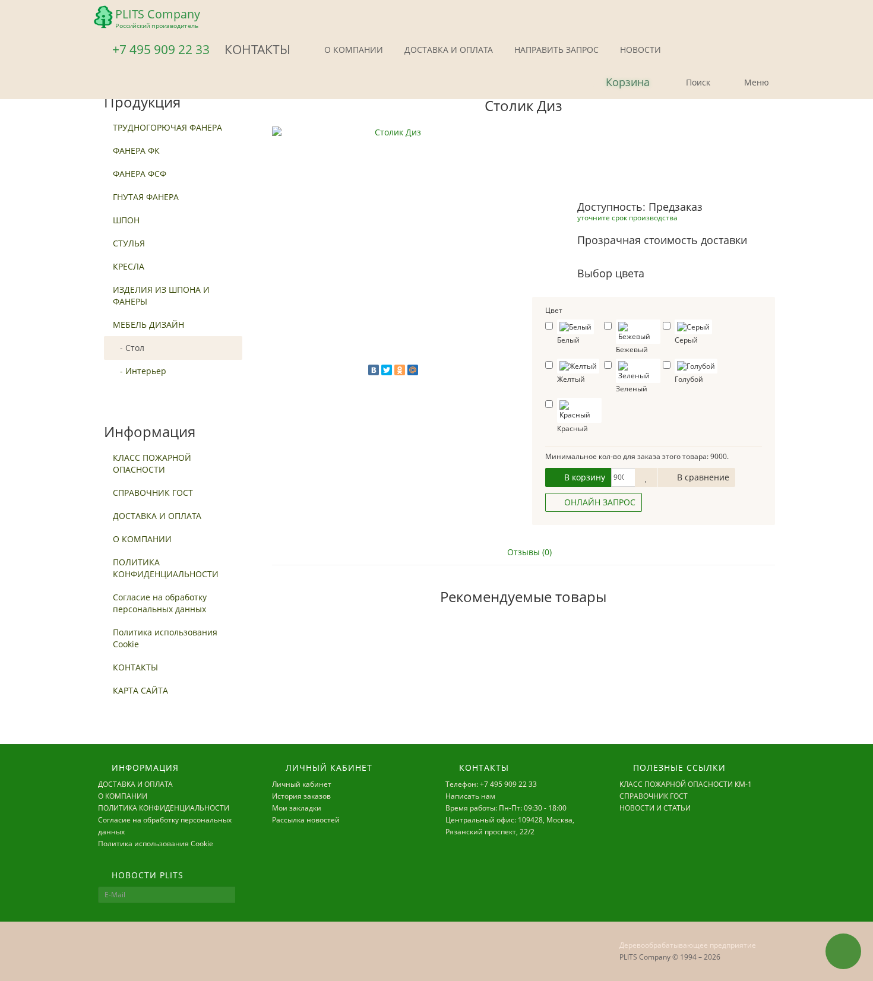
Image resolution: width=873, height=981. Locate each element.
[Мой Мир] (412, 370)
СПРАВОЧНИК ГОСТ (153, 492)
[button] (618, 83)
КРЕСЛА (128, 266)
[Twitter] (386, 370)
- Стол (128, 347)
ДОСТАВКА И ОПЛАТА (447, 49)
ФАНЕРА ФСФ (139, 173)
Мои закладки (296, 808)
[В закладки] (646, 477)
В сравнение (702, 477)
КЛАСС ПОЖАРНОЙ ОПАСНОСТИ (152, 463)
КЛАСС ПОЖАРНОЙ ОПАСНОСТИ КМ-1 (685, 784)
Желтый (571, 379)
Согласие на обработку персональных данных (160, 603)
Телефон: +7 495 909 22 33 (491, 784)
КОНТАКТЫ (135, 667)
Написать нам (470, 796)
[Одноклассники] (399, 370)
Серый (686, 340)
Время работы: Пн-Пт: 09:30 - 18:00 (506, 808)
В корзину (583, 477)
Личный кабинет (301, 784)
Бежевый (632, 349)
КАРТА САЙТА (140, 690)
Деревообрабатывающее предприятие (687, 945)
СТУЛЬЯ (129, 243)
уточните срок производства (627, 217)
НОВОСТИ (639, 49)
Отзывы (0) (528, 552)
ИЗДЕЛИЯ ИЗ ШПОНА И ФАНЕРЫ (161, 295)
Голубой (689, 379)
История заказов (301, 796)
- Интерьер (139, 370)
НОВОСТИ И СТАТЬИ (655, 808)
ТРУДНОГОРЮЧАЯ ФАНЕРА (167, 127)
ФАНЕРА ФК (136, 150)
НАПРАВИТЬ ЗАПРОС (555, 49)
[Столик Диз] (393, 247)
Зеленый (631, 389)
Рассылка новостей (306, 820)
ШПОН (126, 220)
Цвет (553, 310)
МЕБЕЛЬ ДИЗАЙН (148, 324)
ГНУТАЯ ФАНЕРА (146, 196)
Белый (568, 340)
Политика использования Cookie (165, 638)
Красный (572, 428)
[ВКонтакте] (373, 370)
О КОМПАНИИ (352, 49)
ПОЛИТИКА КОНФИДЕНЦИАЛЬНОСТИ (166, 568)
